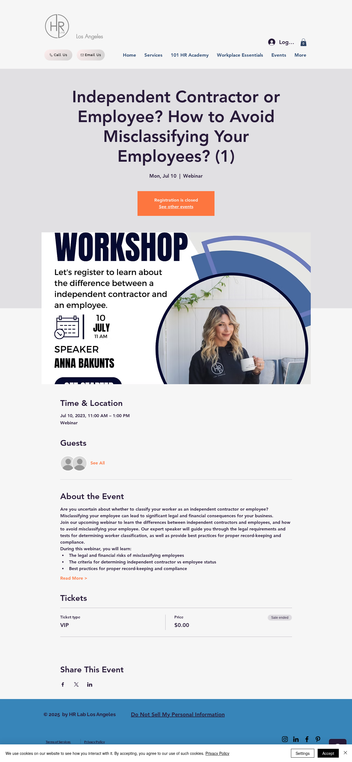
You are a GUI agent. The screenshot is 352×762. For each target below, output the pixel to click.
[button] (303, 42)
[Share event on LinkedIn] (89, 684)
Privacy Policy (217, 753)
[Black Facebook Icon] (307, 739)
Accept (328, 753)
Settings (303, 753)
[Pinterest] (318, 739)
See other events (176, 206)
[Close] (345, 753)
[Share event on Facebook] (62, 684)
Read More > (73, 578)
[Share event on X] (76, 684)
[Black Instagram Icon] (285, 739)
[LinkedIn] (296, 739)
